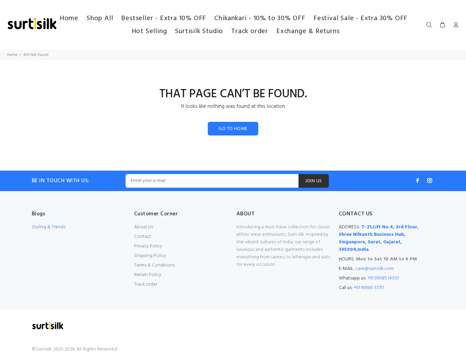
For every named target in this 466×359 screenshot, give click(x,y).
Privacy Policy (148, 246)
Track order (145, 284)
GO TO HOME (232, 129)
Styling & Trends (48, 227)
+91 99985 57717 (369, 288)
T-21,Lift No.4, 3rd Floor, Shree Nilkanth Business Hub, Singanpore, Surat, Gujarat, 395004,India (379, 238)
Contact (142, 237)
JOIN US (313, 181)
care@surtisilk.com (374, 269)
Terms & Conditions (154, 265)
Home (12, 55)
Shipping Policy (150, 256)
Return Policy (147, 275)
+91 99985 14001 (383, 278)
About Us (143, 227)
